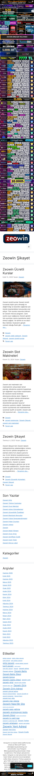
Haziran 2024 (8, 610)
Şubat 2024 (7, 622)
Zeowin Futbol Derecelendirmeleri (15, 518)
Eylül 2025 (6, 576)
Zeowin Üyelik (23, 732)
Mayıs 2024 (7, 613)
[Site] (17, 62)
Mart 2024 (6, 619)
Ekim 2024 (6, 597)
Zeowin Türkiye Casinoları (12, 503)
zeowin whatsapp (10, 723)
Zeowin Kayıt (18, 696)
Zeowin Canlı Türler (10, 540)
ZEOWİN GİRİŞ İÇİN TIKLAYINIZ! (17, 37)
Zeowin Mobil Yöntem (10, 531)
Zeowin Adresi (8, 525)
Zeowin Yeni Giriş (9, 730)
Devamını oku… (23, 412)
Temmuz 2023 (8, 643)
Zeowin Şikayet (24, 420)
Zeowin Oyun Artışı (10, 534)
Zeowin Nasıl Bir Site (14, 704)
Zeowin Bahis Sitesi (12, 674)
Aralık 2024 (7, 591)
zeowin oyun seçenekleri (8, 707)
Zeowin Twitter (23, 721)
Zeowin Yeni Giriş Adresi (10, 732)
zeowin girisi (8, 682)
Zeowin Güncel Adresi (9, 693)
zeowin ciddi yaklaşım (13, 336)
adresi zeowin (7, 658)
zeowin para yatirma (11, 709)
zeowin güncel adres (10, 691)
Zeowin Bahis (20, 671)
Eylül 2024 (6, 600)
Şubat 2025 (7, 585)
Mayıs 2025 (7, 582)
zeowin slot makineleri (11, 423)
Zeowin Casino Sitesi (12, 680)
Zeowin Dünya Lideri (10, 543)
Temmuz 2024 (8, 607)
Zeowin (8, 333)
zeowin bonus (9, 677)
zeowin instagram (8, 696)
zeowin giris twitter (20, 682)
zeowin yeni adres (24, 723)
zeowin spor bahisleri (21, 715)
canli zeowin (6, 660)
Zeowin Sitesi (9, 715)
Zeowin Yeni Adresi (15, 726)
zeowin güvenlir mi (22, 693)
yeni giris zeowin (8, 668)
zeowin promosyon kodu (15, 712)
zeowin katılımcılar (11, 420)
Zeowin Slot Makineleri (11, 353)
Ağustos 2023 (8, 640)
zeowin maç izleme (11, 701)
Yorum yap (9, 341)
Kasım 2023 (7, 631)
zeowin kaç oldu (9, 698)
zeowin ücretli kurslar (16, 338)
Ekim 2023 (6, 634)
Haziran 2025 (8, 579)
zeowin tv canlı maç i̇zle (10, 721)
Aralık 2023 (7, 628)
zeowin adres (24, 668)
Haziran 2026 (8, 573)
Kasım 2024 (7, 594)
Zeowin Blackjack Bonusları (12, 515)
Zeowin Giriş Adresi (13, 688)
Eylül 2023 (6, 637)
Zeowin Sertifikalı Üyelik (11, 537)
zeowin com (26, 680)
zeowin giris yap (8, 685)
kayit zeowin (8, 666)
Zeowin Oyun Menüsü (11, 506)
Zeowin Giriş (7, 500)
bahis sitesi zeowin (18, 658)
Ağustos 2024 (8, 603)
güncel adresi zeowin (21, 663)
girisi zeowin (8, 663)
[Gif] (17, 99)
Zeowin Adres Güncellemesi (13, 509)
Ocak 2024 (7, 625)
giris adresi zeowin (16, 660)
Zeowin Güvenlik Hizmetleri (15, 479)
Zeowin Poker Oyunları (11, 522)
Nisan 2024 (7, 616)
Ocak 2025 (7, 588)
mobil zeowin (17, 666)
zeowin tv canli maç (11, 718)
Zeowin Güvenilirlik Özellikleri (13, 512)
